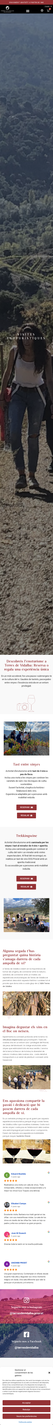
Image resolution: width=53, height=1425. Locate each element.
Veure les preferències (26, 1416)
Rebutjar (26, 1409)
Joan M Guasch (18, 1233)
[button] (49, 1372)
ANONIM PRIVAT (19, 1263)
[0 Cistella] (48, 10)
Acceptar (26, 1403)
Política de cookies (25, 1422)
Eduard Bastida (18, 1174)
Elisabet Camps (18, 1203)
